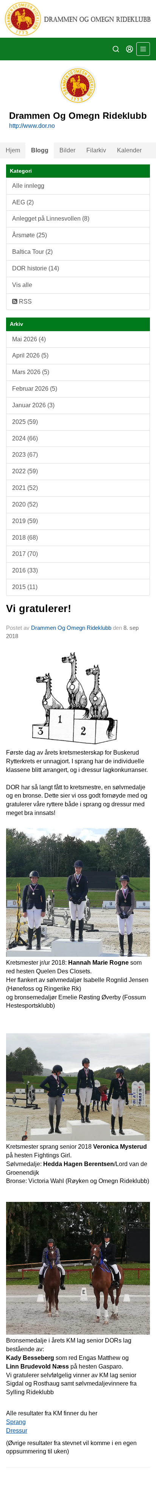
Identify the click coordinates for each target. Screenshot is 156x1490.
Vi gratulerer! (38, 608)
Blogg (39, 150)
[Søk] (116, 49)
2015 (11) (24, 587)
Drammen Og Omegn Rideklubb (71, 628)
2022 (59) (25, 471)
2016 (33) (25, 570)
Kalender (129, 150)
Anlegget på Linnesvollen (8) (50, 218)
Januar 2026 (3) (33, 405)
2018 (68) (25, 537)
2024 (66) (25, 438)
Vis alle (22, 285)
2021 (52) (25, 488)
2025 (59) (25, 422)
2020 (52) (25, 504)
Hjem (13, 150)
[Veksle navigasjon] (143, 49)
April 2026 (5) (30, 355)
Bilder (67, 150)
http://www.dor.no (32, 126)
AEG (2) (23, 202)
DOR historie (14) (35, 268)
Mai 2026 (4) (29, 339)
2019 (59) (25, 521)
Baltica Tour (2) (32, 252)
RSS (24, 301)
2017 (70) (25, 554)
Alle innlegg (28, 186)
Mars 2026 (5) (30, 372)
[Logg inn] (129, 49)
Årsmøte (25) (29, 235)
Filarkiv (96, 150)
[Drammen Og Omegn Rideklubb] (78, 19)
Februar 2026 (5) (34, 388)
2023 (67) (25, 454)
